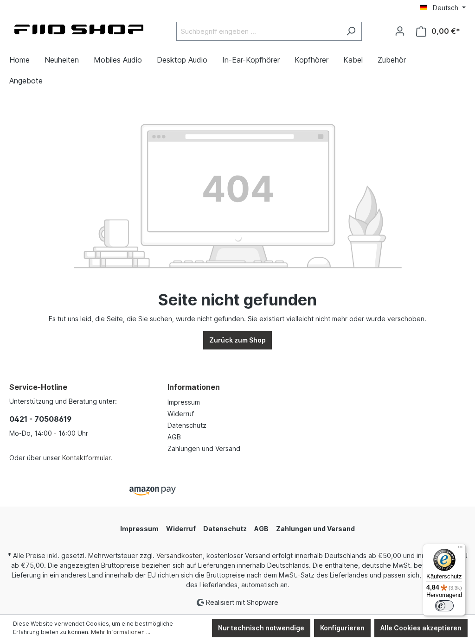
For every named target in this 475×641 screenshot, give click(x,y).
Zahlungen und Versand (203, 448)
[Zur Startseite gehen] (78, 29)
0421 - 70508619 (40, 419)
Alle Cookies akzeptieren (421, 628)
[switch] (444, 605)
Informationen (193, 387)
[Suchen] (351, 31)
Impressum (183, 402)
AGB (174, 437)
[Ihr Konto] (400, 31)
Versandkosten (179, 555)
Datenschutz (186, 425)
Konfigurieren (342, 628)
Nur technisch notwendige (261, 628)
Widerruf (180, 414)
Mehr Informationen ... (120, 631)
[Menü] (460, 549)
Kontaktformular (86, 458)
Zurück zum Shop (237, 340)
